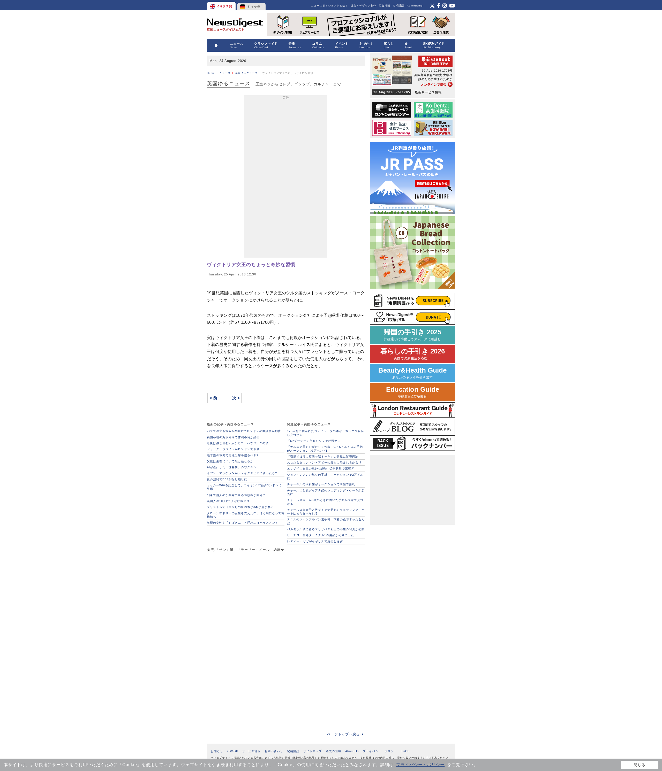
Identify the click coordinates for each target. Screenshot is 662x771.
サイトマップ (312, 751)
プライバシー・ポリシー (420, 764)
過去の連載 (333, 751)
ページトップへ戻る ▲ (346, 734)
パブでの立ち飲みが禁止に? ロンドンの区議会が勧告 (244, 431)
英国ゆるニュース (246, 73)
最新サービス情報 (407, 92)
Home (211, 73)
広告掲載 (384, 5)
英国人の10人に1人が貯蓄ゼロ (228, 501)
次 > (236, 398)
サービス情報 (251, 751)
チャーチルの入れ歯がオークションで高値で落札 (321, 484)
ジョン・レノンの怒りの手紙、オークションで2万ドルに (325, 476)
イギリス (222, 5)
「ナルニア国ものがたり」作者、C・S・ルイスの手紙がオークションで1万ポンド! (325, 448)
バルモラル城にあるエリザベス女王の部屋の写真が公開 (326, 529)
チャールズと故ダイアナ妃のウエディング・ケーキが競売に (326, 492)
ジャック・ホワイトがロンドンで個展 (233, 449)
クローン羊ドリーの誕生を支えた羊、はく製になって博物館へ (245, 515)
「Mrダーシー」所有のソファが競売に (314, 440)
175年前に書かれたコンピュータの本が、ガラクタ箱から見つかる (325, 432)
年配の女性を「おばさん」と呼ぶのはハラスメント (242, 522)
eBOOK (232, 751)
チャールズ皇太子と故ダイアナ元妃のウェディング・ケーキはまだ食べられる (326, 511)
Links (405, 751)
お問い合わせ (274, 751)
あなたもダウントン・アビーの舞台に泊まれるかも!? (324, 462)
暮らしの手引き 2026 (412, 354)
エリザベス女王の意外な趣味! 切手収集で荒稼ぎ (320, 468)
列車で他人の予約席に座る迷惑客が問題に (236, 495)
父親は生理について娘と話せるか (230, 461)
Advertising (415, 5)
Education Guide (412, 392)
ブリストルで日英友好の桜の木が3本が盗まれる (240, 506)
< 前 (213, 398)
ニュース (225, 73)
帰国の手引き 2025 (412, 334)
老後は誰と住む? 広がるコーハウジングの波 (238, 443)
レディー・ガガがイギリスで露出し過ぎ (315, 541)
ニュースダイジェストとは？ (329, 5)
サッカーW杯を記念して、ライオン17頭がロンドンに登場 (244, 487)
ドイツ (251, 5)
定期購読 (398, 5)
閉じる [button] (639, 765)
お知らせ (217, 751)
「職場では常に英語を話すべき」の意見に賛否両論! (323, 456)
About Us (352, 751)
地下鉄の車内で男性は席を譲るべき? (232, 455)
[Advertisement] (286, 177)
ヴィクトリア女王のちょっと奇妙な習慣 (251, 264)
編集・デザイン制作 (363, 5)
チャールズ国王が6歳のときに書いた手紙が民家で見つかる (325, 501)
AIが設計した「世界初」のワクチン (232, 467)
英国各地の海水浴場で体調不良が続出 (233, 437)
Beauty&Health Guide (412, 373)
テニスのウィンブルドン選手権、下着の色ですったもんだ (326, 521)
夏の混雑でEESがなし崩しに (227, 479)
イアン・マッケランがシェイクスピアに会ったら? (242, 473)
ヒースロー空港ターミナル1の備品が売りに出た (320, 535)
